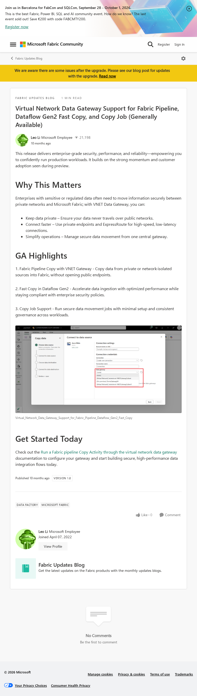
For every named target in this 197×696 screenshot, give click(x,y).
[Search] (150, 44)
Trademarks (184, 674)
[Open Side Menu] (13, 44)
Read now (107, 76)
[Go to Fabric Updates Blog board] (25, 568)
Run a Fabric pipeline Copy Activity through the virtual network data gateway (109, 452)
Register (164, 44)
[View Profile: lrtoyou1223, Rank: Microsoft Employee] (21, 140)
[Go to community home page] (51, 44)
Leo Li (35, 137)
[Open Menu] (183, 58)
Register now (16, 26)
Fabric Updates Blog (28, 58)
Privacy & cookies (131, 674)
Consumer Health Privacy (70, 685)
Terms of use (160, 674)
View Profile (53, 546)
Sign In (179, 44)
